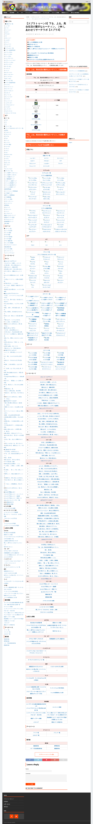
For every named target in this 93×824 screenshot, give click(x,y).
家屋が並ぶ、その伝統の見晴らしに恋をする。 (48, 518)
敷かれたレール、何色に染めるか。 (48, 458)
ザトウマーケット (9, 251)
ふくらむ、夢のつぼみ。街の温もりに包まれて (48, 416)
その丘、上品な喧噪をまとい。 (48, 442)
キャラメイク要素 (57, 707)
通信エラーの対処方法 (34, 46)
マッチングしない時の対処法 (57, 688)
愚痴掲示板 (57, 748)
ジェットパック (8, 101)
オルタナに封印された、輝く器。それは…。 (48, 434)
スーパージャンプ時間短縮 (11, 191)
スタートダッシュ (9, 201)
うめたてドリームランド (46, 460)
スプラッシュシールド (10, 60)
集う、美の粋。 (48, 550)
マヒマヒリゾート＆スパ (11, 245)
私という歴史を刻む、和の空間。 (49, 492)
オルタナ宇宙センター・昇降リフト (48, 589)
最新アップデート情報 (36, 718)
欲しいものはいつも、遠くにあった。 (48, 534)
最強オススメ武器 (33, 57)
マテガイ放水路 (8, 236)
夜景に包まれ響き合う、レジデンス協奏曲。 (48, 405)
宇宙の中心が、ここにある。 (49, 400)
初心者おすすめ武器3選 (36, 622)
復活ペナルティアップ (10, 215)
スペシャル (27, 12)
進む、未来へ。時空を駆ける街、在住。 (48, 421)
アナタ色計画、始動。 (48, 555)
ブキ (18, 12)
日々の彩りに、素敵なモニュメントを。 (48, 392)
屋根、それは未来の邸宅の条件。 (49, 513)
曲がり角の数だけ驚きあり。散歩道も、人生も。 (48, 505)
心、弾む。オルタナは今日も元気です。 (48, 468)
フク (6, 122)
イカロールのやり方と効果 (56, 666)
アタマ (6, 120)
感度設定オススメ (65, 12)
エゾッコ (7, 140)
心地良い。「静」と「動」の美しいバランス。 (48, 563)
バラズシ (7, 158)
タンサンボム (8, 66)
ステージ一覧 (46, 350)
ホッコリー (7, 164)
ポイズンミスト (8, 72)
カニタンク (7, 92)
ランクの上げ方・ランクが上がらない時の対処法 (41, 53)
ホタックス (7, 162)
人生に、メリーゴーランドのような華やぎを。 (48, 413)
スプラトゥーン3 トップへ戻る (46, 754)
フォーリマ (7, 160)
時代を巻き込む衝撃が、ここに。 (49, 557)
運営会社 (6, 806)
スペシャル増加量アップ (11, 183)
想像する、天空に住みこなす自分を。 (48, 568)
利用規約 (6, 801)
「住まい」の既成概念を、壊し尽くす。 (48, 573)
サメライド (7, 99)
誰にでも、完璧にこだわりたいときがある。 (48, 450)
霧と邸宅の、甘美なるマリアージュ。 (48, 526)
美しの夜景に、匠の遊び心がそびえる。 (48, 424)
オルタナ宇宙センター (46, 578)
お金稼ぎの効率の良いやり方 (11, 540)
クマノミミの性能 (55, 12)
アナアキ (7, 136)
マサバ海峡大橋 (8, 240)
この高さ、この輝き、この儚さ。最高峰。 (48, 560)
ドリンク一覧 (57, 732)
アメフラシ (7, 84)
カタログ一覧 (36, 735)
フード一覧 (36, 732)
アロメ (6, 138)
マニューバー (32, 166)
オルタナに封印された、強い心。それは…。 (48, 576)
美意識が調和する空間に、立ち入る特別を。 (48, 516)
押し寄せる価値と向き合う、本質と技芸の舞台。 (48, 479)
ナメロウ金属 (8, 238)
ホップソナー (8, 109)
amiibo (6, 130)
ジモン (6, 152)
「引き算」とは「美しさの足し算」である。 (48, 476)
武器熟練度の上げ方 (36, 12)
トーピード (7, 68)
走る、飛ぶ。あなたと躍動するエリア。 (48, 531)
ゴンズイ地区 (8, 232)
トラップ (7, 70)
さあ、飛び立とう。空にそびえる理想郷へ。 (48, 487)
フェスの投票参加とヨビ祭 (35, 42)
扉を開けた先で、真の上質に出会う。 (48, 390)
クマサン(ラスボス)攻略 (48, 600)
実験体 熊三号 (48, 594)
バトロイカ (7, 156)
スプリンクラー (8, 64)
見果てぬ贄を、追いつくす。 (49, 455)
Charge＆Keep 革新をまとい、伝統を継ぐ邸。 (48, 481)
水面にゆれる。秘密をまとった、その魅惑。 (48, 536)
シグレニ (7, 148)
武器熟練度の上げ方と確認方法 (56, 639)
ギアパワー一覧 (46, 294)
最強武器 (5, 12)
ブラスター (46, 161)
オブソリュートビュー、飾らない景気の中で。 (48, 510)
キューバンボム (8, 54)
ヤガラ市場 (7, 234)
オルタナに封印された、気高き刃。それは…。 (48, 497)
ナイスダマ (7, 107)
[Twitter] (16, 816)
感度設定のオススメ (34, 55)
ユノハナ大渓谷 (8, 230)
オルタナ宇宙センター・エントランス (48, 584)
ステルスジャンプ (9, 219)
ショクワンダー (8, 103)
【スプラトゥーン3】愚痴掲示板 (77, 71)
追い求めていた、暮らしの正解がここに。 (48, 571)
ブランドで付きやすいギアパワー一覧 (46, 254)
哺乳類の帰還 (48, 597)
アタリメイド (8, 134)
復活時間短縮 (8, 189)
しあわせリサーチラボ (46, 539)
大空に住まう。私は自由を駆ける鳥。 (48, 445)
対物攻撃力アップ (9, 221)
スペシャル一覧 (46, 205)
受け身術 (7, 223)
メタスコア (36, 722)
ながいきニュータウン (46, 437)
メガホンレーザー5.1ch (10, 113)
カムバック (7, 207)
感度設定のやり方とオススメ (36, 666)
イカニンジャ (8, 209)
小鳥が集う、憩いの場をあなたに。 (48, 384)
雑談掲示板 (36, 746)
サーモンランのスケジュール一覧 (36, 659)
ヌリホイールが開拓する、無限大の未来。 (48, 447)
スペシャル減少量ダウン (11, 185)
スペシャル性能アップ (10, 187)
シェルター (46, 163)
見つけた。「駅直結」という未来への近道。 (48, 484)
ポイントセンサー (9, 74)
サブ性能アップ (8, 193)
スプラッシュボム (9, 62)
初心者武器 (12, 12)
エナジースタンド (9, 90)
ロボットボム (8, 78)
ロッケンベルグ (8, 168)
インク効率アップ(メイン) (11, 173)
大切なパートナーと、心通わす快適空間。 (48, 398)
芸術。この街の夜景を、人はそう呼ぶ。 (48, 474)
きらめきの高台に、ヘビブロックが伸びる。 (48, 418)
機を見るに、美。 (48, 489)
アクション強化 (8, 199)
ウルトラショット (9, 86)
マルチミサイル (8, 111)
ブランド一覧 (46, 252)
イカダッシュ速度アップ (11, 181)
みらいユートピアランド (46, 377)
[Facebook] (12, 816)
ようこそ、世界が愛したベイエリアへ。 (48, 466)
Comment (28, 773)
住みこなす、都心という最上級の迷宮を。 (48, 426)
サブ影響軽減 (8, 197)
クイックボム (8, 56)
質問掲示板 (57, 746)
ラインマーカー (8, 76)
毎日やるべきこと (33, 44)
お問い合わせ (7, 804)
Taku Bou (38, 34)
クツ (6, 124)
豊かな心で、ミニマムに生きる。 (49, 429)
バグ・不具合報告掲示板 (36, 748)
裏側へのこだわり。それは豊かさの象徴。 (48, 508)
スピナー (32, 161)
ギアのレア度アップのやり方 (36, 639)
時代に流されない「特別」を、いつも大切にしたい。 (48, 453)
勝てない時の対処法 (75, 12)
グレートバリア (8, 97)
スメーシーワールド (9, 253)
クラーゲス (7, 146)
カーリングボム (8, 52)
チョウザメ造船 (8, 249)
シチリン (7, 150)
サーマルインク (8, 213)
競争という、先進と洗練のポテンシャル (48, 565)
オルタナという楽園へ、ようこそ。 (48, 382)
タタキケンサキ (8, 154)
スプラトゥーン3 (47, 34)
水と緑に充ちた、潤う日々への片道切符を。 (48, 529)
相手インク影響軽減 (9, 195)
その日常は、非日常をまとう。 (48, 544)
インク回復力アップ (9, 177)
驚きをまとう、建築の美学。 (49, 387)
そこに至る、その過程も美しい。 (49, 432)
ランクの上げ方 (46, 12)
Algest (70, 142)
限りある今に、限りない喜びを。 (49, 552)
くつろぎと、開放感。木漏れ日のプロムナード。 (48, 403)
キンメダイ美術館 (9, 242)
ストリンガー (46, 166)
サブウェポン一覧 (46, 173)
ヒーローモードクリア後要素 (47, 607)
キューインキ (8, 95)
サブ (22, 12)
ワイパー (60, 163)
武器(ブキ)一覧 (46, 155)
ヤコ (6, 166)
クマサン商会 (8, 144)
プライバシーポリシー (9, 799)
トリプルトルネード (9, 105)
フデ (60, 161)
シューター (32, 158)
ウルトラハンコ (8, 88)
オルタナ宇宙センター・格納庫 (48, 586)
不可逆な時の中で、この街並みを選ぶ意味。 (48, 521)
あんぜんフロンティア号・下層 (48, 592)
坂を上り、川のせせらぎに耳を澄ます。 (48, 471)
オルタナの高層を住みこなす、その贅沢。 (48, 395)
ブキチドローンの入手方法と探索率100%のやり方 (41, 59)
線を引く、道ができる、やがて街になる (48, 495)
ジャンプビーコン (9, 58)
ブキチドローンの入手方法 (46, 612)
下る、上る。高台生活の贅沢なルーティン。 (48, 547)
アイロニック (8, 132)
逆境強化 (7, 205)
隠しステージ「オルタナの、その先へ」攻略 (46, 609)
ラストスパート (8, 203)
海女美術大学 (8, 247)
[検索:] (79, 22)
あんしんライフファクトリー (47, 408)
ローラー (46, 158)
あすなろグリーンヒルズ (46, 500)
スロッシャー (32, 163)
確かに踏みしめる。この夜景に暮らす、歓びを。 (48, 523)
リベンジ (7, 211)
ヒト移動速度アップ (9, 179)
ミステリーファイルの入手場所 (11, 525)
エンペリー (7, 142)
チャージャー (60, 158)
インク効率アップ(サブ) (10, 175)
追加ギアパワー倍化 (9, 217)
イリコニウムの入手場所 (10, 523)
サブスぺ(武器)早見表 (46, 175)
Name (27, 769)
